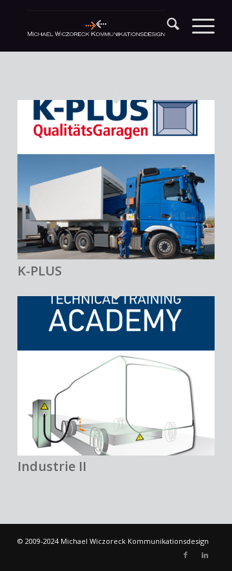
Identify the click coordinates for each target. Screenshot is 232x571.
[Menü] (197, 26)
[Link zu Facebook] (185, 555)
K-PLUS (39, 270)
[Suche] (166, 26)
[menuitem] (166, 26)
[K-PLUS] (116, 256)
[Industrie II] (116, 452)
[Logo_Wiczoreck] (96, 26)
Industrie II (51, 466)
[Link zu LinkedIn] (205, 555)
